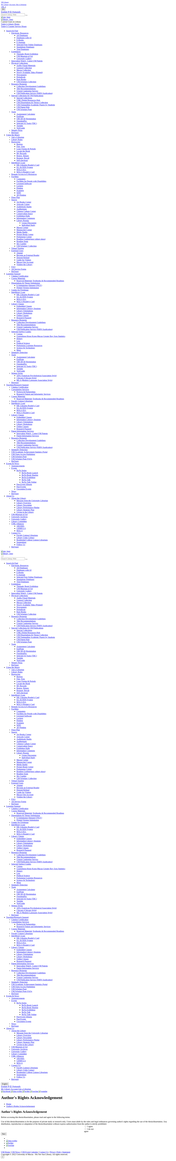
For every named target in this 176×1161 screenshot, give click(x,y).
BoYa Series (21, 470)
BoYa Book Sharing (30, 475)
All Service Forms (18, 269)
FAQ (13, 267)
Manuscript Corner (24, 230)
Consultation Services (20, 389)
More (18, 350)
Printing (19, 188)
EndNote (20, 116)
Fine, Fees (20, 146)
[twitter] (9, 1143)
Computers (20, 179)
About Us (10, 496)
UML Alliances (17, 524)
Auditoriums (21, 209)
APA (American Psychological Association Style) (36, 376)
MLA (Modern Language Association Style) (34, 380)
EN (3, 9)
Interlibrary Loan (18, 163)
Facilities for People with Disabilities (31, 181)
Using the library (13, 135)
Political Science (23, 343)
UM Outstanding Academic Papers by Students (35, 105)
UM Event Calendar (29, 1152)
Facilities (15, 176)
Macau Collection (23, 70)
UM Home (5, 1152)
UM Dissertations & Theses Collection (32, 102)
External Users (17, 251)
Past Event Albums (24, 484)
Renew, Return (22, 156)
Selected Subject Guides (21, 332)
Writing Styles (17, 373)
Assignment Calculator (25, 114)
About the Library (18, 498)
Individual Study (28, 225)
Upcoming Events (23, 489)
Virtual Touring (17, 248)
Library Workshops (24, 313)
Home (8, 1104)
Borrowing (15, 142)
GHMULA (21, 528)
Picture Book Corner (24, 234)
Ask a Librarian (17, 137)
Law (18, 341)
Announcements (18, 466)
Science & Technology (25, 348)
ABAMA (20, 526)
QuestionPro (21, 121)
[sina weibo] (11, 1141)
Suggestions (21, 542)
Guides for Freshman (19, 290)
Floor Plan (15, 197)
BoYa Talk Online (29, 482)
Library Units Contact (25, 538)
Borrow (19, 144)
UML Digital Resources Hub (28, 100)
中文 (10, 12)
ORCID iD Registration (26, 119)
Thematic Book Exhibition (27, 54)
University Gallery (24, 58)
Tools (13, 112)
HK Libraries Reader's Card (27, 165)
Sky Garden (21, 244)
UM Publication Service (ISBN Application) (34, 93)
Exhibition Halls (23, 216)
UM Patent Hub (23, 107)
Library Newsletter (24, 505)
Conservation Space (24, 214)
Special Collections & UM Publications (27, 95)
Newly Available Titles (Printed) (29, 72)
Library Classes (17, 304)
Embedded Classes (24, 306)
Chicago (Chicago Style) (26, 378)
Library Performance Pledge (27, 507)
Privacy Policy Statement (60, 1152)
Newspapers (21, 75)
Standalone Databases (25, 47)
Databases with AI (23, 38)
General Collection (24, 68)
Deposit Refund (22, 257)
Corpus (19, 334)
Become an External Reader (27, 255)
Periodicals (20, 77)
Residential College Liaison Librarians (32, 540)
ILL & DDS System (24, 167)
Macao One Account (24, 262)
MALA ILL (21, 170)
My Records (21, 153)
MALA (19, 531)
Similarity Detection (19, 352)
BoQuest (15, 133)
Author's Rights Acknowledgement (20, 1106)
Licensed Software (24, 183)
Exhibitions (16, 52)
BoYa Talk (26, 480)
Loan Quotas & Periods (26, 149)
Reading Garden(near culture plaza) (30, 239)
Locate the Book (23, 151)
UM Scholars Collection (26, 82)
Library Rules (17, 139)
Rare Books (21, 79)
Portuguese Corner (24, 237)
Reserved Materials (24, 281)
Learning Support (13, 274)
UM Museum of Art (24, 56)
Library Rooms (22, 220)
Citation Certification (19, 276)
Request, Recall (22, 158)
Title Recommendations (26, 89)
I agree (90, 1126)
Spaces (14, 200)
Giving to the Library (25, 512)
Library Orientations (24, 311)
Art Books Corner (23, 202)
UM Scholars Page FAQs (21, 459)
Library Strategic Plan (25, 510)
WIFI (18, 193)
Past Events (21, 487)
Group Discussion (29, 223)
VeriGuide (20, 128)
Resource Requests (19, 84)
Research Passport (23, 318)
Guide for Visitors (23, 260)
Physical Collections (19, 63)
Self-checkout (22, 160)
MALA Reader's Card (25, 172)
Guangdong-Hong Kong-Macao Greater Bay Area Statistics (40, 336)
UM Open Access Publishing (23, 454)
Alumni (19, 253)
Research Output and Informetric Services (33, 394)
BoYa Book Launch (30, 473)
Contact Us (15, 533)
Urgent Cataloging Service (27, 91)
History (19, 338)
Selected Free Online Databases (29, 45)
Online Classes (22, 315)
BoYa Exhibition (28, 477)
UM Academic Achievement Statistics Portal (29, 452)
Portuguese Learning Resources (29, 345)
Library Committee (19, 521)
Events (14, 468)
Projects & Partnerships (25, 392)
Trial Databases (22, 49)
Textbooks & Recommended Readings (48, 281)
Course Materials (18, 278)
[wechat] (10, 1145)
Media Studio (21, 232)
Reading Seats (22, 241)
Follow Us (20, 544)
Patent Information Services (22, 431)
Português (16, 12)
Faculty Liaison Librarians (22, 401)
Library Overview (23, 503)
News (13, 491)
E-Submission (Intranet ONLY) (29, 285)
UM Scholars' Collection (26, 246)
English (4, 12)
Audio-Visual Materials (25, 65)
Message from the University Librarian (32, 500)
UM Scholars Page (24, 109)
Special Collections (24, 98)
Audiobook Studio (24, 207)
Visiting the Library (24, 264)
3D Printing (21, 195)
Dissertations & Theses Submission (25, 283)
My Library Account (9, 1089)
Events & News (12, 463)
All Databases (22, 35)
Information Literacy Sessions (28, 308)
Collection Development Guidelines (31, 86)
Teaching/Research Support (17, 385)
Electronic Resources (19, 33)
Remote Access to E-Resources (24, 174)
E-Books (20, 40)
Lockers (19, 186)
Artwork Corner (23, 204)
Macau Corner (22, 227)
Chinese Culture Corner (26, 211)
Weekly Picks (16, 130)
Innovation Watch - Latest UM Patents (27, 61)
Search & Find (12, 31)
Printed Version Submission (27, 288)
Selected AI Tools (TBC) (26, 123)
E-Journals (20, 42)
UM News (15, 1152)
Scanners (20, 190)
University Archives (19, 517)
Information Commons (25, 218)
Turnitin (19, 126)
